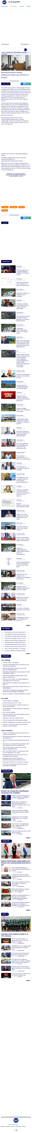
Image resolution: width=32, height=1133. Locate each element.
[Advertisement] (16, 146)
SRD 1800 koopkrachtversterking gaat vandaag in (15, 723)
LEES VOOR (6, 87)
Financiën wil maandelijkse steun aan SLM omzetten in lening (23, 379)
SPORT (4, 917)
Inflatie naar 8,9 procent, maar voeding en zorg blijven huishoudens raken (22, 287)
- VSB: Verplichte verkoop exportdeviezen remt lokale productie (14, 637)
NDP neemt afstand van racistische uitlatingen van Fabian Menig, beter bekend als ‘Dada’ (23, 437)
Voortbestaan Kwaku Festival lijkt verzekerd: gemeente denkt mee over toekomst (21, 880)
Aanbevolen (6, 265)
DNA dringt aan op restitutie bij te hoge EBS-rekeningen (23, 471)
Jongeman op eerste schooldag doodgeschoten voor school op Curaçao (20, 822)
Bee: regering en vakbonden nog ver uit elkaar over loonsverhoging (23, 461)
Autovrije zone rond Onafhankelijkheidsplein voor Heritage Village (22, 390)
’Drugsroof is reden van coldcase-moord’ (13, 721)
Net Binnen (10, 56)
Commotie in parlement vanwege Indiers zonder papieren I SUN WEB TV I (15, 679)
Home (3, 56)
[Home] (4, 2)
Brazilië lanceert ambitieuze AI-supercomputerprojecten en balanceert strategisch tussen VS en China (21, 808)
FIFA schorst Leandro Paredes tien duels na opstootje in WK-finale (20, 957)
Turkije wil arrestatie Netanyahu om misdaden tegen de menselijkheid (21, 799)
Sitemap (23, 1129)
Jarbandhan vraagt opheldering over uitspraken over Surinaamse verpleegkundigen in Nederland (21, 900)
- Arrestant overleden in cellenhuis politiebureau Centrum (14, 654)
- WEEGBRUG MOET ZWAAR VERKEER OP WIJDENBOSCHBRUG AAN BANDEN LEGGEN (14, 646)
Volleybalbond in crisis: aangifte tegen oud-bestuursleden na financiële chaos (21, 951)
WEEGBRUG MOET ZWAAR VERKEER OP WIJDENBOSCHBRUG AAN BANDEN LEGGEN (14, 762)
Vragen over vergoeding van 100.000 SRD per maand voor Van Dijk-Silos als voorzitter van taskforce (23, 496)
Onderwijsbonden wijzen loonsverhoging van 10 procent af (22, 622)
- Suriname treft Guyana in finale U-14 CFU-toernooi (14, 641)
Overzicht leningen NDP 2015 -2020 (12, 706)
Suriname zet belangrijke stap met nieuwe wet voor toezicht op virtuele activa (16, 668)
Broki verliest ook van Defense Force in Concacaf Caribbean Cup (21, 977)
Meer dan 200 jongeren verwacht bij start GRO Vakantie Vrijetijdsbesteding (14, 672)
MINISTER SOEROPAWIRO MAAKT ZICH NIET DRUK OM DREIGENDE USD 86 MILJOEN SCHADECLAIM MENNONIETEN (23, 347)
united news (19, 340)
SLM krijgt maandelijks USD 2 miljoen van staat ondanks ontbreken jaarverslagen (22, 310)
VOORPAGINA (4, 6)
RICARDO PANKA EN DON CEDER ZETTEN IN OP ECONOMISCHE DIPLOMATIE (15, 758)
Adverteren (18, 1129)
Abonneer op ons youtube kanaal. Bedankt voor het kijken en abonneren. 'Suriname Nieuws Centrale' (16, 178)
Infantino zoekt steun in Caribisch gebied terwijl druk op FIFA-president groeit (21, 971)
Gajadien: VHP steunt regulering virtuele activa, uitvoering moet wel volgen (22, 520)
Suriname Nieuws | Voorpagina (10, 666)
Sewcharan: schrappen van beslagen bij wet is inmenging (23, 298)
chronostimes (19, 443)
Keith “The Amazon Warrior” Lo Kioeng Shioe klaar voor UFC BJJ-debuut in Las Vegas (15, 755)
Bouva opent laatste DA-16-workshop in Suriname (15, 765)
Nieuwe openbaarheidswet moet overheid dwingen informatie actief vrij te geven (23, 568)
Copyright (2, 1129)
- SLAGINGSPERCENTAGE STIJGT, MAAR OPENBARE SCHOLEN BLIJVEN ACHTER (14, 648)
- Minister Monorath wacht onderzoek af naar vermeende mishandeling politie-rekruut (14, 644)
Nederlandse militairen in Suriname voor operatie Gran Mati (20, 893)
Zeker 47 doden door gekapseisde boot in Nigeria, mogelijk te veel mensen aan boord (20, 829)
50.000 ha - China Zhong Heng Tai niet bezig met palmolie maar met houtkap (15, 728)
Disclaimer (7, 1129)
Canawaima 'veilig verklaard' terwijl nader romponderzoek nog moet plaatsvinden (23, 402)
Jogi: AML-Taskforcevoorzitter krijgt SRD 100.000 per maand (22, 508)
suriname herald (14, 84)
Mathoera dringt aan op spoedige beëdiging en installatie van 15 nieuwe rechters (22, 276)
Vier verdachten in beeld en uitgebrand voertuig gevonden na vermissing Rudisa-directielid (23, 322)
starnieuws (19, 466)
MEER (28, 6)
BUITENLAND (6, 774)
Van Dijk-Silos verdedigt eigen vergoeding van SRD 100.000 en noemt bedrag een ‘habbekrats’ (15, 694)
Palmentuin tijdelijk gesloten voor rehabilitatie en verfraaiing (23, 413)
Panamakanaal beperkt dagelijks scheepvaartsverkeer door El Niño (20, 814)
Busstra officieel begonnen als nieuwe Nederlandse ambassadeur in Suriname (21, 872)
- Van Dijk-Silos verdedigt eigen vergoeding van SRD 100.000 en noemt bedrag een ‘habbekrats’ (14, 639)
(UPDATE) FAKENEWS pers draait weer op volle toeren (16, 725)
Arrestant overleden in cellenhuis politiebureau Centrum (17, 697)
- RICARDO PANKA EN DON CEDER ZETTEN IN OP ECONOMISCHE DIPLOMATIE (14, 650)
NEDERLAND (6, 844)
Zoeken (4, 52)
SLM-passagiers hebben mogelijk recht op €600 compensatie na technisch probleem (23, 425)
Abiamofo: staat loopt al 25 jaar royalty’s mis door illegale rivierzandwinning (22, 542)
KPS (17, 354)
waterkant (19, 431)
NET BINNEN (13, 6)
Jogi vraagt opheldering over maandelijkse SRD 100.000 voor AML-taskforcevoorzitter (22, 449)
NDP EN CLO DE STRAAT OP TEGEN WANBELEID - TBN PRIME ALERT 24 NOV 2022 (16, 683)
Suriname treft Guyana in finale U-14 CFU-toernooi (14, 938)
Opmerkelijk (17, 56)
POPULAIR (21, 6)
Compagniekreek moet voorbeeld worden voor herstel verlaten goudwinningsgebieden (22, 483)
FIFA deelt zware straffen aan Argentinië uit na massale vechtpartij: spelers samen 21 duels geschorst (21, 964)
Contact (13, 1129)
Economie (4, 57)
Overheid (23, 56)
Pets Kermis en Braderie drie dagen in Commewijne (23, 612)
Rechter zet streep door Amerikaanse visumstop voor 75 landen (15, 795)
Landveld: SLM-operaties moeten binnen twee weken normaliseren (22, 602)
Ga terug (5, 226)
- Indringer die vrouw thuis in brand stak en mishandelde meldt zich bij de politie (14, 635)
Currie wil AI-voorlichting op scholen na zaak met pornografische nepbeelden (15, 768)
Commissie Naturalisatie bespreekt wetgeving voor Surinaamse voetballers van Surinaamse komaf (21, 907)
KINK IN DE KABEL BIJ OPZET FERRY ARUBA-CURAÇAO (22, 531)
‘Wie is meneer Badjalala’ (9, 715)
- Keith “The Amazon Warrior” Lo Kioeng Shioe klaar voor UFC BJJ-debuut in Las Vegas (14, 652)
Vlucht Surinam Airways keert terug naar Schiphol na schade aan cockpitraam (20, 887)
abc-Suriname (19, 328)
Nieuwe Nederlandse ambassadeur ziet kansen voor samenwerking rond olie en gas (15, 866)
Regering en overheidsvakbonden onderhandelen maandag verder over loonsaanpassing (22, 554)
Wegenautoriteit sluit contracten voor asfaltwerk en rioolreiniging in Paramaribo (23, 580)
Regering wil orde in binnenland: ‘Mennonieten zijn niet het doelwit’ (22, 591)
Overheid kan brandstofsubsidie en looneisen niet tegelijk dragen (21, 334)
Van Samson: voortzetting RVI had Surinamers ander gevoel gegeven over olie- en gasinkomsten (16, 748)
